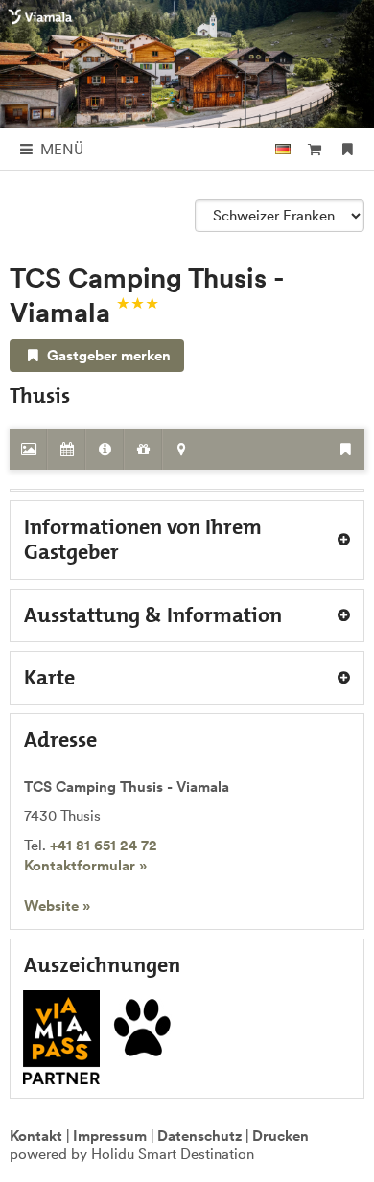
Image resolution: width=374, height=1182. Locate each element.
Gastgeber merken (107, 355)
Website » (57, 905)
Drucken (280, 1135)
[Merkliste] (347, 149)
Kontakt (36, 1135)
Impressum (110, 1135)
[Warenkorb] (314, 149)
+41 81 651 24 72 (103, 845)
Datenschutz (199, 1135)
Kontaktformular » (85, 865)
